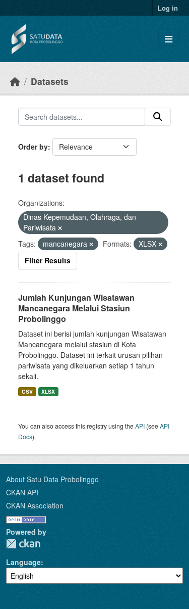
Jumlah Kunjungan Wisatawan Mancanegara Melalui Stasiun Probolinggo (76, 308)
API (140, 425)
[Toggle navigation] (168, 39)
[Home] (15, 81)
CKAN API (22, 492)
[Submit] (158, 117)
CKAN (23, 543)
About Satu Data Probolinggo (52, 479)
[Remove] (60, 228)
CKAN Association (35, 505)
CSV (27, 391)
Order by (33, 147)
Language (23, 562)
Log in (168, 8)
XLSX (48, 391)
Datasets (50, 81)
